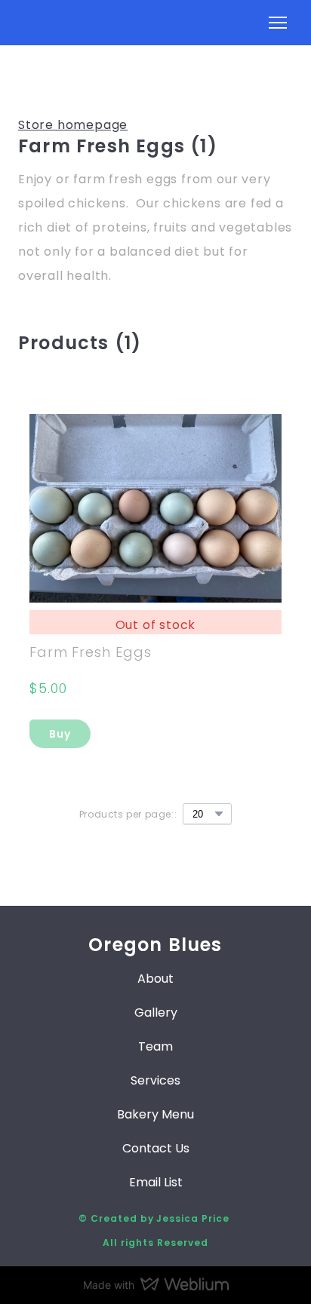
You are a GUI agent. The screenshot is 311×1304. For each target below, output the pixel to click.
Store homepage (73, 124)
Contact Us (155, 1148)
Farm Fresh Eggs (90, 652)
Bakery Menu (155, 1114)
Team (155, 1046)
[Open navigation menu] (278, 23)
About (155, 978)
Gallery (155, 1012)
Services (155, 1080)
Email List (156, 1182)
